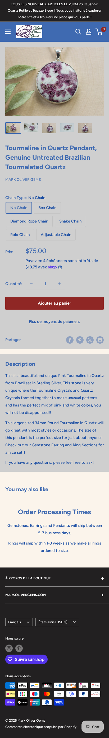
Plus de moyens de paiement (54, 321)
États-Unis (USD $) (52, 622)
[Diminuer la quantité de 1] (31, 283)
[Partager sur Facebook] (70, 339)
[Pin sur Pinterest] (80, 339)
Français (14, 622)
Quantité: (13, 283)
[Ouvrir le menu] (8, 32)
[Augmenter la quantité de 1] (59, 283)
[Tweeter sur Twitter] (90, 339)
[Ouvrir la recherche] (78, 32)
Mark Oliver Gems (23, 179)
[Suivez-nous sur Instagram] (9, 648)
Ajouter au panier (54, 303)
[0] (99, 32)
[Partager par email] (100, 339)
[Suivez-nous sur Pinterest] (19, 648)
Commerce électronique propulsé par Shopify (40, 727)
